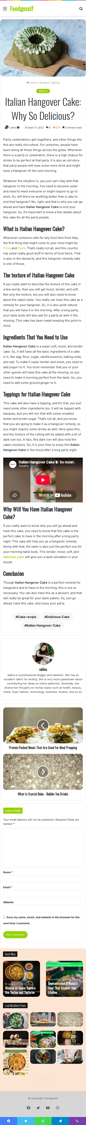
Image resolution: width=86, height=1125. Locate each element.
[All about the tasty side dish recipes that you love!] (16, 1020)
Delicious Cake (58, 617)
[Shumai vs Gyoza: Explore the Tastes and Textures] (70, 1038)
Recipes (44, 82)
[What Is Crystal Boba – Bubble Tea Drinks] (70, 1019)
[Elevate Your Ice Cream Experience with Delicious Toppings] (16, 1039)
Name (8, 872)
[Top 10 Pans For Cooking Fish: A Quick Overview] (70, 1056)
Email (7, 887)
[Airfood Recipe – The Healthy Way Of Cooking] (43, 1056)
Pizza (7, 248)
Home (33, 82)
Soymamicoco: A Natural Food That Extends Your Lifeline (63, 988)
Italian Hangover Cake (43, 625)
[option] (21, 979)
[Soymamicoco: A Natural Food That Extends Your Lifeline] (43, 1039)
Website (8, 902)
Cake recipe (27, 617)
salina (43, 669)
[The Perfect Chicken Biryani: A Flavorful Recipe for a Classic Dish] (16, 1062)
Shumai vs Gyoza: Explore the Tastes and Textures (20, 990)
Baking (55, 82)
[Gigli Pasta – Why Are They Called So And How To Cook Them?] (43, 1019)
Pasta (21, 248)
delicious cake (13, 557)
